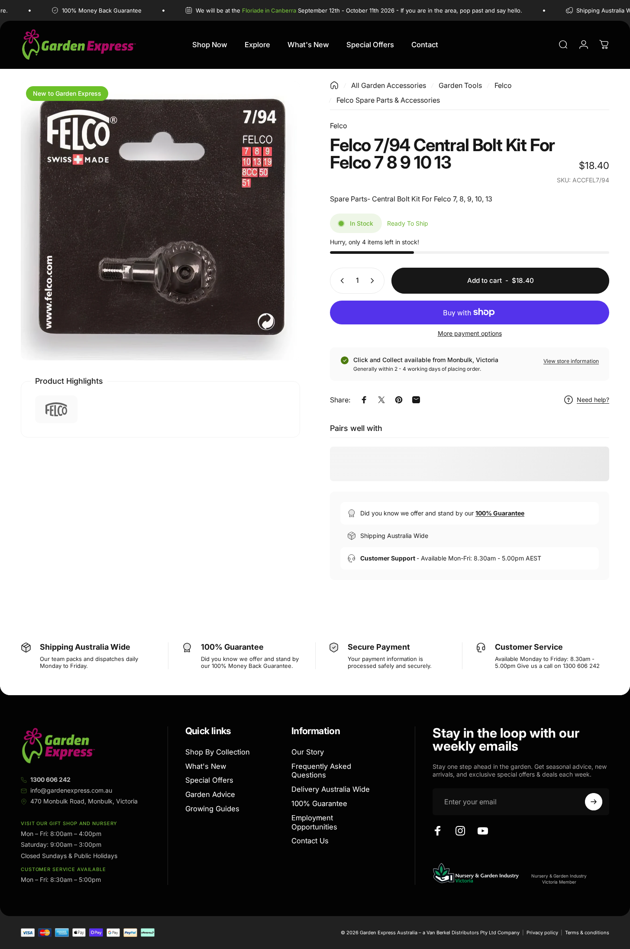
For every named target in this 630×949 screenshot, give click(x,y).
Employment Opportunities (314, 822)
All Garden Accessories (388, 85)
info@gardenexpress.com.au (71, 790)
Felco (503, 85)
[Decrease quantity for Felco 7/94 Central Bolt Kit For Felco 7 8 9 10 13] (340, 280)
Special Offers (209, 780)
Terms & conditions (587, 933)
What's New (205, 766)
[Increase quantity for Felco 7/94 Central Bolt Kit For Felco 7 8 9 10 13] (374, 280)
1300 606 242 (50, 779)
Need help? (593, 399)
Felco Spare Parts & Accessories (388, 100)
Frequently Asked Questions (321, 771)
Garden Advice (210, 794)
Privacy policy (542, 933)
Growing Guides (212, 809)
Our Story (307, 752)
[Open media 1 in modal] (160, 220)
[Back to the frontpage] (334, 85)
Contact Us (310, 841)
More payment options (470, 333)
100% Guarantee (319, 804)
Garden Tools (460, 85)
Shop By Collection (217, 752)
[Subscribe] (593, 801)
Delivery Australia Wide (330, 789)
